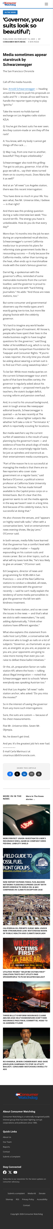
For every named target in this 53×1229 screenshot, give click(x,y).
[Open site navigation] (47, 4)
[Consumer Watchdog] (9, 4)
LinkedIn (24, 774)
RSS (17, 1199)
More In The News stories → (35, 798)
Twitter (17, 774)
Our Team (7, 1142)
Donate (42, 1193)
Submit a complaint (16, 1193)
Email (31, 774)
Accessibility (42, 1199)
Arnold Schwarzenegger (22, 88)
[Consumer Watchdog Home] (26, 1096)
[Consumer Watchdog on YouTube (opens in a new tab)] (15, 1173)
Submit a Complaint (11, 1156)
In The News (10, 12)
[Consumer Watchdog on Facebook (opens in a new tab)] (4, 1173)
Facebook (10, 774)
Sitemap (9, 1199)
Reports (6, 1147)
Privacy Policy (28, 1199)
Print (39, 774)
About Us (7, 1137)
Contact (6, 1151)
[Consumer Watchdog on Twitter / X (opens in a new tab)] (10, 1173)
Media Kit (32, 1193)
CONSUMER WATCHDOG (14, 42)
